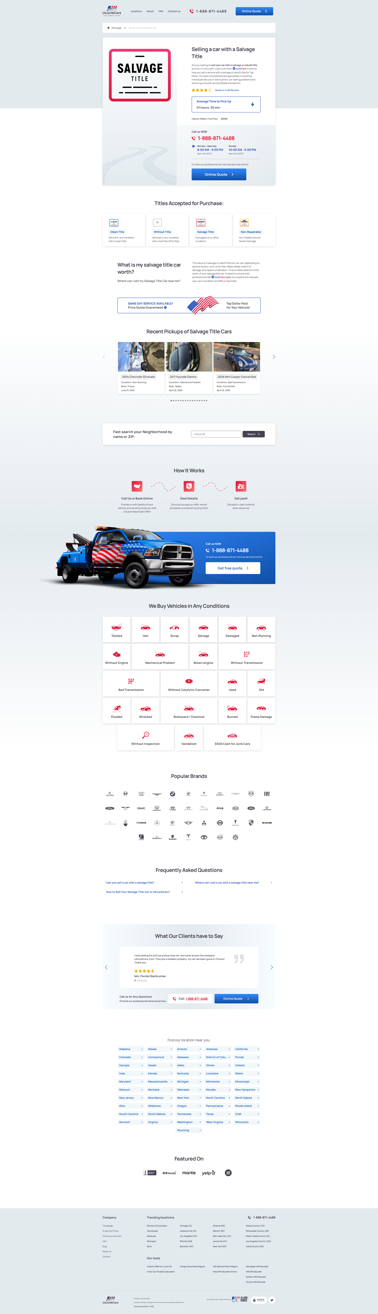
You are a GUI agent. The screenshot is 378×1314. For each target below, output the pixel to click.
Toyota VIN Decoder (255, 1282)
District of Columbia (157, 1225)
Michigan (151, 1241)
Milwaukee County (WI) (257, 1231)
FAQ (161, 11)
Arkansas (151, 1236)
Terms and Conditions (141, 1306)
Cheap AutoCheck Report (192, 1266)
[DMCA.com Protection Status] (258, 1300)
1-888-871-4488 (211, 11)
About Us (107, 1251)
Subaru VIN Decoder (256, 1276)
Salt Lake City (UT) (222, 1236)
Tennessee (152, 1231)
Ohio (149, 1246)
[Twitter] (271, 1300)
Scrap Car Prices (110, 1231)
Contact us (174, 11)
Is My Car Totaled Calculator (161, 1271)
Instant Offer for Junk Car (159, 1266)
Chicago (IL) (186, 1225)
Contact (107, 1256)
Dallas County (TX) (255, 1225)
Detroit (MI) (219, 1231)
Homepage (108, 1225)
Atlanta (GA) (219, 1225)
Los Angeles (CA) (188, 1236)
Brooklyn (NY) (187, 1246)
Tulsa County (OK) (255, 1246)
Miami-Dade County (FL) (258, 1236)
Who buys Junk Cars (112, 1236)
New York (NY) (220, 1246)
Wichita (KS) (186, 1241)
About (150, 11)
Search (251, 434)
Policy (152, 1306)
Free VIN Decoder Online (225, 1271)
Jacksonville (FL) (188, 1231)
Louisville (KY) (220, 1241)
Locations (136, 11)
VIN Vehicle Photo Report (225, 1266)
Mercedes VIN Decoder (257, 1266)
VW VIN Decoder (254, 1271)
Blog (105, 1246)
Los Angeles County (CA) (258, 1241)
